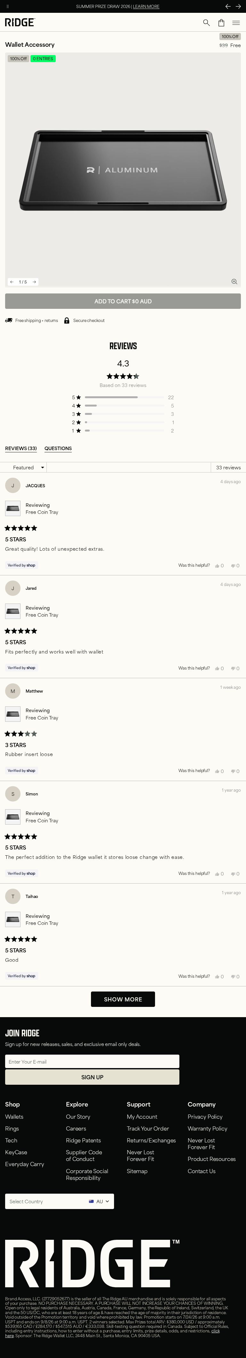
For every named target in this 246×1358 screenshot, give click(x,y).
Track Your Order (148, 1128)
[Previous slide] (12, 282)
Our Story (78, 1116)
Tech (11, 1140)
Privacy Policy (205, 1116)
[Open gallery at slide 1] (234, 282)
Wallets (14, 1116)
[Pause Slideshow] (7, 6)
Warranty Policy (207, 1128)
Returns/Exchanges (151, 1140)
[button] (206, 23)
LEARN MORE (146, 6)
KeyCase (16, 1152)
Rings (12, 1128)
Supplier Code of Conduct (84, 1155)
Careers (76, 1128)
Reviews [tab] (21, 448)
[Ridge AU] (20, 23)
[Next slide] (34, 282)
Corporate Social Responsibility (87, 1173)
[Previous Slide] (228, 6)
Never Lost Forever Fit (140, 1155)
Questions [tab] (58, 448)
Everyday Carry (24, 1163)
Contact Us (201, 1170)
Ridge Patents (83, 1140)
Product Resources (212, 1158)
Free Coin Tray (42, 511)
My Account (142, 1116)
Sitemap (137, 1170)
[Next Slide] (238, 6)
